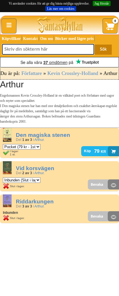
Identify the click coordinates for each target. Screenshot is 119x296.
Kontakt (30, 38)
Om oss (46, 38)
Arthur (39, 140)
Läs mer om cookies (61, 9)
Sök (103, 49)
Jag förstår (101, 3)
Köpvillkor (11, 38)
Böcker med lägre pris (74, 38)
